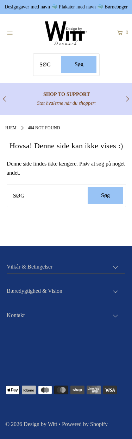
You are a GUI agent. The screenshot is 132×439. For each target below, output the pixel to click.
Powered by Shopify (85, 424)
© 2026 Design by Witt (31, 424)
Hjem (11, 127)
